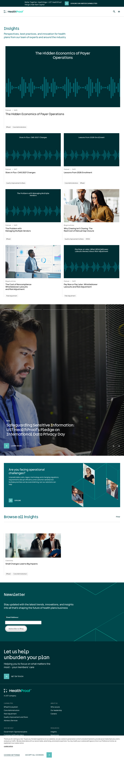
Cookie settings (12, 755)
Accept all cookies (34, 755)
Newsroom (55, 735)
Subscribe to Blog (16, 628)
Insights (54, 732)
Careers (54, 714)
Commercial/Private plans (14, 735)
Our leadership (56, 710)
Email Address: (12, 617)
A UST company (10, 696)
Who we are (55, 707)
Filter (118, 517)
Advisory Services (10, 720)
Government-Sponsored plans (15, 732)
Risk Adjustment (10, 714)
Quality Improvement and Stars (16, 717)
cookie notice (8, 746)
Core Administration (11, 710)
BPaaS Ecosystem (11, 707)
